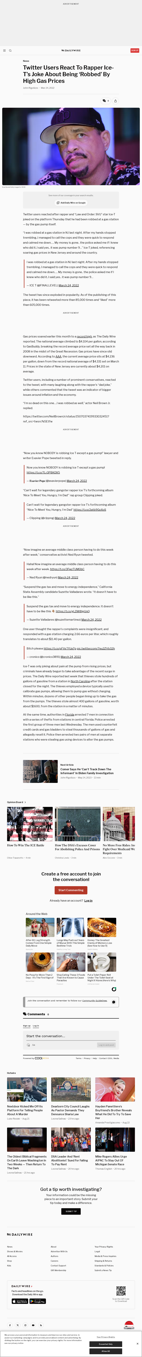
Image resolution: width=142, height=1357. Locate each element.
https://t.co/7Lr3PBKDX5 (43, 472)
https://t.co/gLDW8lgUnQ (73, 611)
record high (84, 336)
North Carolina (80, 681)
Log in (88, 900)
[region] (71, 1344)
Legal (97, 1251)
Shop (9, 1261)
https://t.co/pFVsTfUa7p (60, 648)
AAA (58, 356)
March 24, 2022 (69, 285)
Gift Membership (58, 1270)
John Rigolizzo (30, 88)
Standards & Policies (104, 1265)
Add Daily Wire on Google (73, 203)
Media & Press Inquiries (105, 1256)
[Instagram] (25, 1325)
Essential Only (105, 1344)
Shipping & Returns (103, 1261)
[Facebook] (10, 1325)
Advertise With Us (59, 1251)
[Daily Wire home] (71, 50)
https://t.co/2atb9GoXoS (89, 509)
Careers (54, 1261)
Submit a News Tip (103, 1270)
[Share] (115, 100)
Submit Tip (71, 1211)
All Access (12, 1256)
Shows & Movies (15, 1251)
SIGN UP (134, 50)
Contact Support (58, 1265)
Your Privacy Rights (104, 1247)
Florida (69, 714)
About (53, 1247)
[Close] (138, 1344)
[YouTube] (33, 1325)
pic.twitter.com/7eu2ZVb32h (96, 648)
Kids (9, 1265)
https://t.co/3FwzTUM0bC (67, 569)
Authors (54, 1256)
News (9, 1247)
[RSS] (41, 1325)
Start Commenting (71, 890)
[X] (17, 1325)
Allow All (106, 1351)
